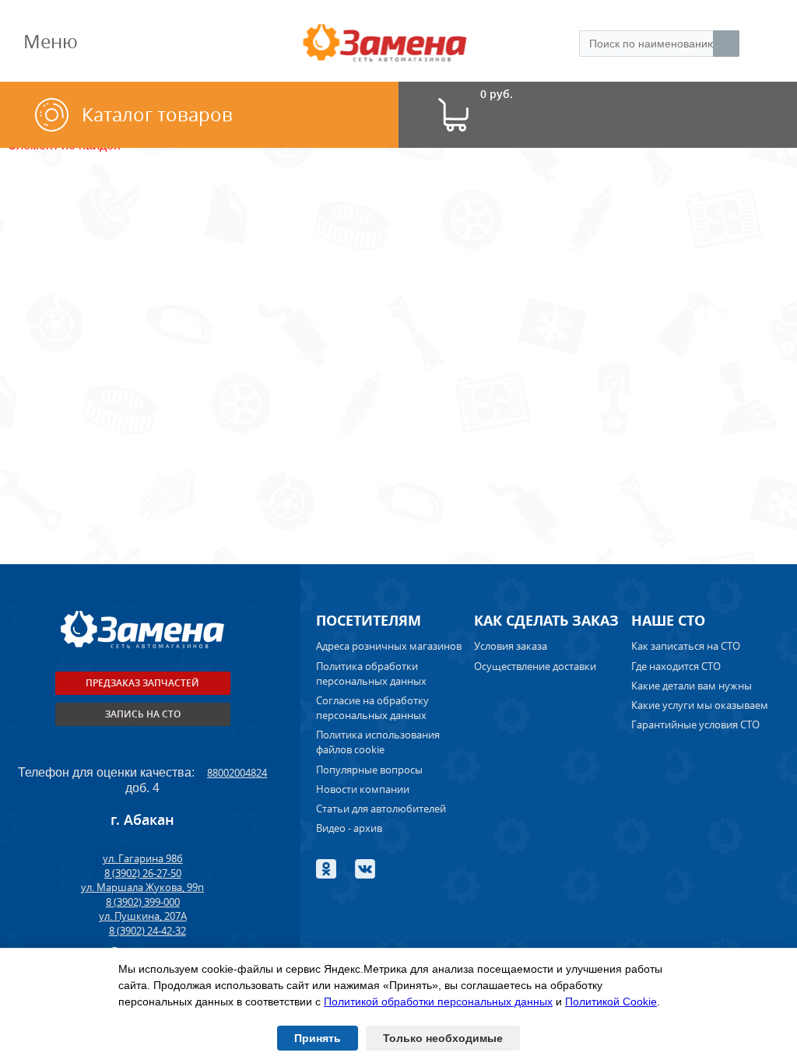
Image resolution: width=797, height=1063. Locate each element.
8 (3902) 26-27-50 (142, 873)
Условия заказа (510, 646)
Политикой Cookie (611, 1001)
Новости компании (362, 789)
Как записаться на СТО (685, 646)
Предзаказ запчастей (142, 682)
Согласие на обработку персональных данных (372, 707)
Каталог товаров (157, 114)
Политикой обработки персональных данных (438, 1001)
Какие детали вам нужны (691, 686)
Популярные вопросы (369, 770)
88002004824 (237, 773)
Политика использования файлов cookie (378, 742)
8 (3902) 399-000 (143, 902)
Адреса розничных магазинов (389, 646)
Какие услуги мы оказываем (699, 705)
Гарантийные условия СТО (696, 724)
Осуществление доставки (535, 666)
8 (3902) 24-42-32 (147, 931)
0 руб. (496, 94)
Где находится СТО (676, 666)
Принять (317, 1038)
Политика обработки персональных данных (371, 673)
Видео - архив (349, 828)
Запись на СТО (143, 714)
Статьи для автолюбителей (381, 809)
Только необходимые (443, 1038)
